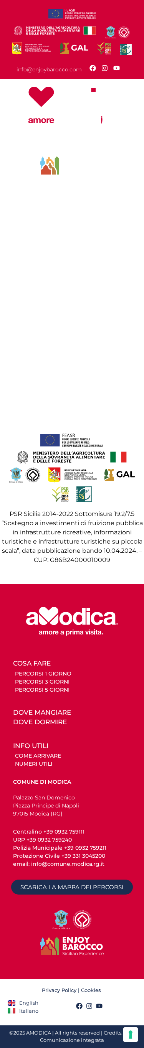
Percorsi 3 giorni (42, 681)
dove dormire (40, 722)
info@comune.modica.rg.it (67, 863)
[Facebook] (92, 68)
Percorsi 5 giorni (42, 689)
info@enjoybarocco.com (49, 69)
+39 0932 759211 (85, 847)
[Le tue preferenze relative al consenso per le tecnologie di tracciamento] (130, 1034)
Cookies (92, 990)
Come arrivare (38, 755)
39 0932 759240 (51, 839)
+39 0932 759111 (63, 831)
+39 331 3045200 (83, 855)
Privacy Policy (59, 990)
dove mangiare (42, 712)
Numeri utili (33, 763)
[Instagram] (104, 68)
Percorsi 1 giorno (43, 673)
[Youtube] (116, 68)
